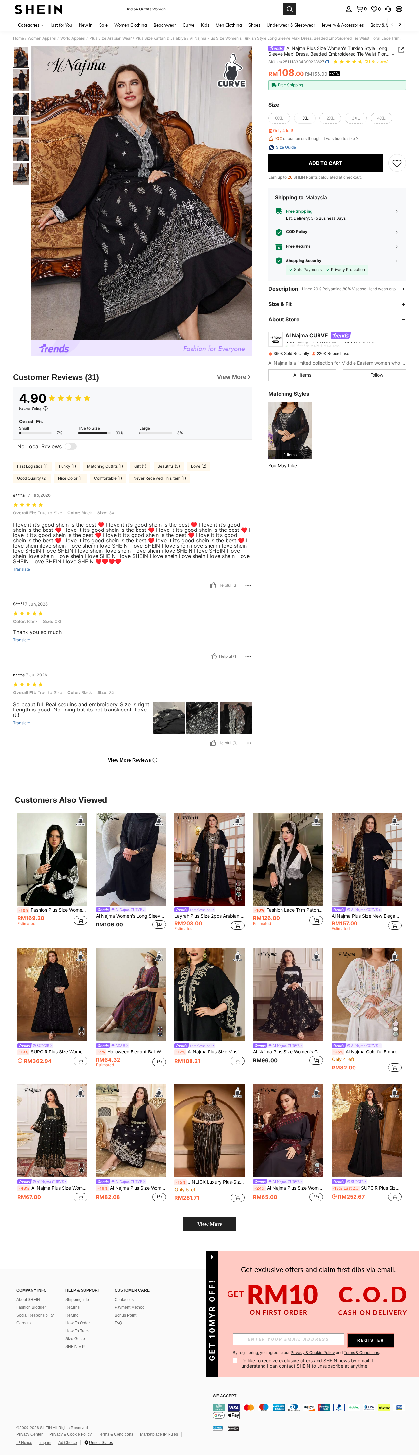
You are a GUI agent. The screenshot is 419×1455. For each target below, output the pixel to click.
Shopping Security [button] (303, 261)
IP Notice (24, 1442)
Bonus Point (125, 1315)
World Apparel (72, 38)
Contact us (124, 1299)
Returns (72, 1307)
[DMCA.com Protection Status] (233, 1428)
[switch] (71, 446)
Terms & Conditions (116, 1434)
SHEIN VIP (75, 1346)
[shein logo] (38, 9)
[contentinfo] (311, 1411)
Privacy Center (29, 1434)
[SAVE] (397, 163)
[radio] (279, 118)
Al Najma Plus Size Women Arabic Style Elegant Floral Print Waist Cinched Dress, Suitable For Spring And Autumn (288, 1188)
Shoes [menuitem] (254, 24)
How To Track (77, 1331)
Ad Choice (67, 1442)
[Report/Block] (248, 585)
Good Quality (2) (32, 478)
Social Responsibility (35, 1315)
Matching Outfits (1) (105, 466)
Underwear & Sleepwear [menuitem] (291, 24)
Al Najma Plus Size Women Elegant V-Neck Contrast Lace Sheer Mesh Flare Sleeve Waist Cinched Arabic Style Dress (131, 1188)
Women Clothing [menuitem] (130, 24)
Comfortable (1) (108, 478)
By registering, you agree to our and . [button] (306, 1352)
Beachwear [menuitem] (165, 24)
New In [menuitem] (86, 24)
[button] (388, 9)
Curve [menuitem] (188, 24)
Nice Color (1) (70, 478)
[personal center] (349, 9)
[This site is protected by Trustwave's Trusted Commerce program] (218, 1428)
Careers (23, 1323)
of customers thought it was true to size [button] (314, 138)
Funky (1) (67, 466)
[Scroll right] (400, 24)
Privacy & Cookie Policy (70, 1434)
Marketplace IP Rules (159, 1434)
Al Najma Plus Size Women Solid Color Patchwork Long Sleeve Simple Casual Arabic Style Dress (53, 1188)
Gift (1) (140, 466)
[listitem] (290, 430)
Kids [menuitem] (205, 24)
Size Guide (75, 1339)
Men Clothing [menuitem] (229, 24)
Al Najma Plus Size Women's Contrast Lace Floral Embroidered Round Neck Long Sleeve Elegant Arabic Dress (288, 1051)
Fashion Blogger (31, 1307)
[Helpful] (213, 585)
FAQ (118, 1323)
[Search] (289, 9)
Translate (21, 569)
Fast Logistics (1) (32, 466)
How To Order (77, 1323)
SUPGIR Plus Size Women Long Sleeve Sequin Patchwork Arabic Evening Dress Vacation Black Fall (53, 1051)
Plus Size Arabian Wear (110, 38)
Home (18, 38)
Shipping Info (77, 1299)
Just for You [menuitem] (61, 24)
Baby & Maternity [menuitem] (387, 24)
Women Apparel (42, 38)
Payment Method (130, 1307)
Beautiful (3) (168, 466)
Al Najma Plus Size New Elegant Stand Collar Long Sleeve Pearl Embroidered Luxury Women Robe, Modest (367, 916)
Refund (72, 1315)
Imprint (45, 1442)
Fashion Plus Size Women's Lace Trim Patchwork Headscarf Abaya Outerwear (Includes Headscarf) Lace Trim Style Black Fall (53, 910)
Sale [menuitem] (103, 24)
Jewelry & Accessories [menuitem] (343, 24)
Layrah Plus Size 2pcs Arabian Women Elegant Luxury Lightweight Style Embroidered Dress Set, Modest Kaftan (209, 916)
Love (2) (198, 466)
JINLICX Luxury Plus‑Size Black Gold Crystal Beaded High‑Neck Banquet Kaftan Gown (210, 1182)
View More (209, 1224)
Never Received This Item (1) (159, 478)
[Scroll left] (392, 24)
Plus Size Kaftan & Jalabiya (161, 38)
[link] (361, 9)
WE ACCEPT (224, 1396)
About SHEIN (28, 1299)
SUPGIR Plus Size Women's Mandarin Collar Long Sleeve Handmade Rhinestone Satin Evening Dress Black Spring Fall (367, 1188)
